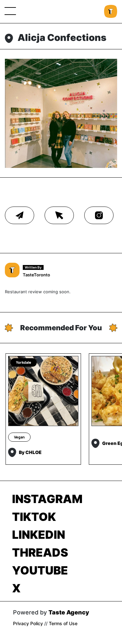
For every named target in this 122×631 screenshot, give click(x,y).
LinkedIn (38, 534)
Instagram (47, 498)
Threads (40, 552)
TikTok (34, 516)
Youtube (40, 570)
